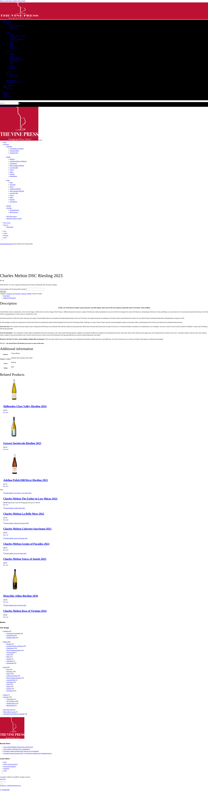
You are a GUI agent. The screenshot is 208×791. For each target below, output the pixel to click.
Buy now (3, 291)
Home (1, 244)
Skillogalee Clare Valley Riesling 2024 (25, 406)
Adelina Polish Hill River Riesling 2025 (25, 480)
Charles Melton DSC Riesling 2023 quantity (12, 289)
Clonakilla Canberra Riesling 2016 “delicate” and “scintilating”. (21, 751)
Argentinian (9, 661)
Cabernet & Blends (11, 676)
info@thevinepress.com (10, 785)
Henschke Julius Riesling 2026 (20, 595)
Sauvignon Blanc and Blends (14, 646)
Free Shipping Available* (7, 105)
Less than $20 (10, 652)
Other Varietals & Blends (13, 650)
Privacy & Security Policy (10, 764)
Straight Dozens (11, 703)
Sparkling (6, 631)
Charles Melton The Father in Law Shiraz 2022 (30, 498)
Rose (8, 669)
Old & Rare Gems (8, 709)
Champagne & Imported (13, 633)
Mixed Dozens (10, 705)
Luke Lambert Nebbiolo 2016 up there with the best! (18, 747)
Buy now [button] (5, 412)
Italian (8, 656)
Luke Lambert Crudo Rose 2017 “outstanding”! (16, 749)
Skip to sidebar (13, 1)
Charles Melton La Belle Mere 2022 (23, 513)
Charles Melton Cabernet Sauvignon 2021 (27, 528)
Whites (5, 244)
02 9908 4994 (6, 790)
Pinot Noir (9, 671)
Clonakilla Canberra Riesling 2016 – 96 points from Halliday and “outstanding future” (27, 753)
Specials (23, 293)
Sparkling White (11, 637)
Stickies (5, 695)
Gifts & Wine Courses (9, 712)
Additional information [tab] (9, 298)
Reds (4, 667)
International (10, 663)
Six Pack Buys (16, 293)
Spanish (8, 659)
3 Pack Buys (10, 699)
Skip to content (4, 1)
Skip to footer (21, 1)
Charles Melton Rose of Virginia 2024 (25, 610)
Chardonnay (10, 648)
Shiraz (8, 673)
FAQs (4, 762)
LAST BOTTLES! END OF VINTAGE (14, 714)
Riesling (9, 244)
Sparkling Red (10, 635)
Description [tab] (6, 296)
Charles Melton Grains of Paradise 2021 (26, 543)
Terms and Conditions (9, 766)
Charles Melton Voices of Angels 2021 (24, 558)
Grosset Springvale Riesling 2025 (22, 443)
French (8, 654)
